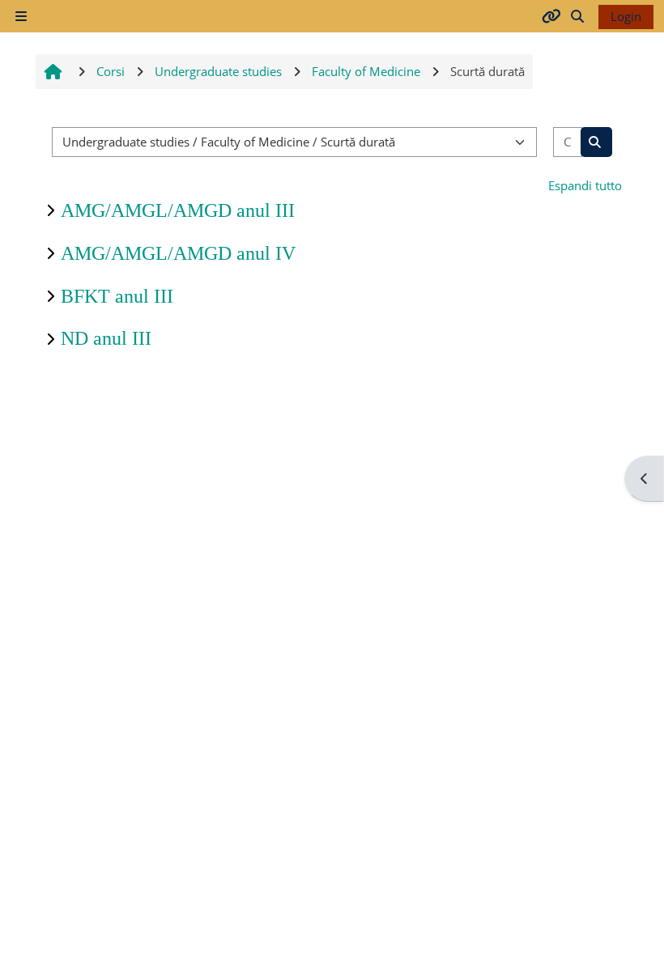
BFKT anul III (117, 296)
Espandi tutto (585, 185)
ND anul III (106, 338)
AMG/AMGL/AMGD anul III (178, 210)
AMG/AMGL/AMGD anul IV (178, 253)
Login (626, 16)
